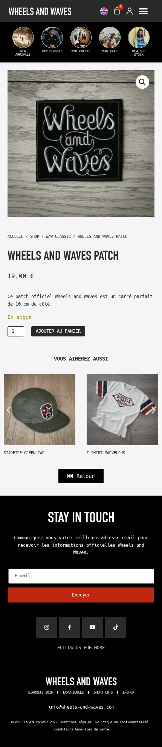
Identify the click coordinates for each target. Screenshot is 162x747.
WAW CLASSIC (58, 236)
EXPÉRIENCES (73, 692)
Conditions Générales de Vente (81, 729)
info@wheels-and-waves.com (81, 707)
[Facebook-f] (69, 627)
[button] (143, 11)
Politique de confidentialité (121, 722)
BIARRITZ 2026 (40, 692)
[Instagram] (46, 627)
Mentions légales (76, 722)
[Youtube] (92, 627)
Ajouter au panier (58, 331)
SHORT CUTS (103, 692)
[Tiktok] (115, 627)
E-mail (16, 566)
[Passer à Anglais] (104, 11)
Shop (34, 236)
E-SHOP (128, 692)
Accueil (15, 236)
